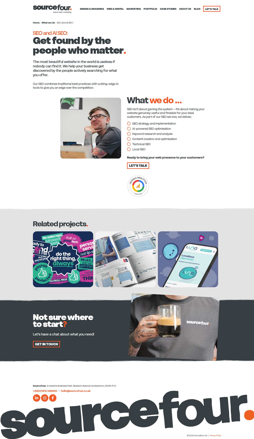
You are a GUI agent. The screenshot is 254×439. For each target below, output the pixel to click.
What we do (48, 22)
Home (36, 22)
